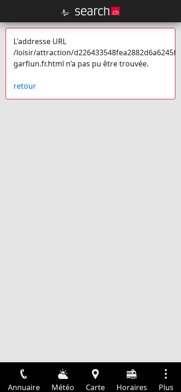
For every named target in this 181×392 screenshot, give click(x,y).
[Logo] (97, 11)
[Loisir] (65, 12)
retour (24, 86)
